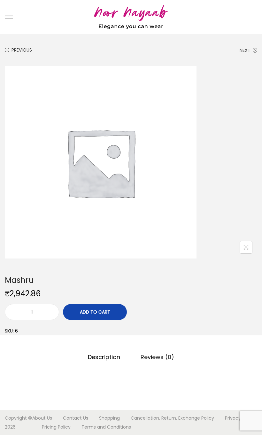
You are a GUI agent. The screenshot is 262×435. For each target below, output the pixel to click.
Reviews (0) (157, 357)
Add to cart (95, 312)
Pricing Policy (56, 427)
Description (104, 357)
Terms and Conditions (106, 427)
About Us (42, 418)
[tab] (104, 357)
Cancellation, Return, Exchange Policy (172, 418)
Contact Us (75, 418)
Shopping (109, 418)
